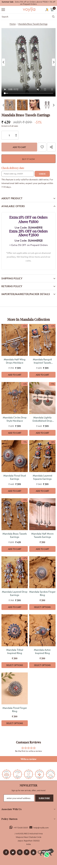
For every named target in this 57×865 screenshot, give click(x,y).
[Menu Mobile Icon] (3, 9)
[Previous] (3, 62)
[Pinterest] (27, 852)
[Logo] (29, 9)
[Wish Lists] (42, 147)
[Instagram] (20, 852)
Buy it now (28, 159)
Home (13, 23)
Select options (42, 607)
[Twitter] (13, 852)
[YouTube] (33, 852)
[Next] (53, 62)
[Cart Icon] (52, 9)
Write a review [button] (28, 759)
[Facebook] (6, 852)
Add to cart (14, 374)
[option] (28, 3)
